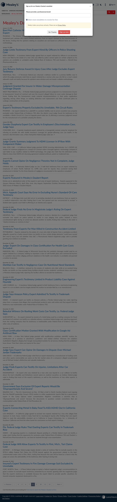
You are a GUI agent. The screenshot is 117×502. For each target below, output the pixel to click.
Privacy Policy (62, 25)
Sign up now (64, 32)
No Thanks (52, 32)
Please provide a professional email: (38, 12)
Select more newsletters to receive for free (42, 20)
